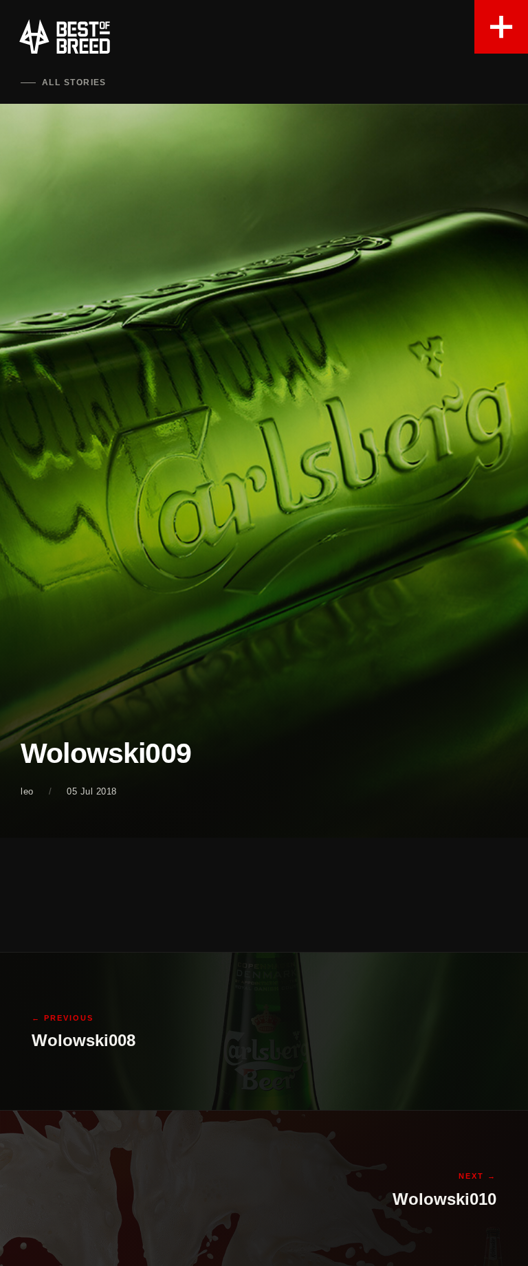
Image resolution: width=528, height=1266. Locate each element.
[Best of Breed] (64, 36)
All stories (74, 82)
